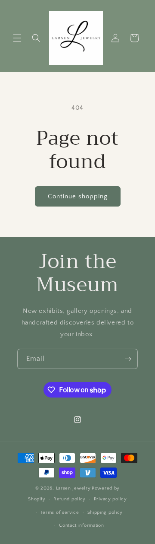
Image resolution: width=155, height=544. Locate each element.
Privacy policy (110, 499)
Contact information (81, 525)
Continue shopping (78, 196)
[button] (17, 38)
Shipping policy (105, 512)
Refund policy (69, 499)
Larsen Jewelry (73, 488)
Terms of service (59, 512)
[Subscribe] (127, 359)
